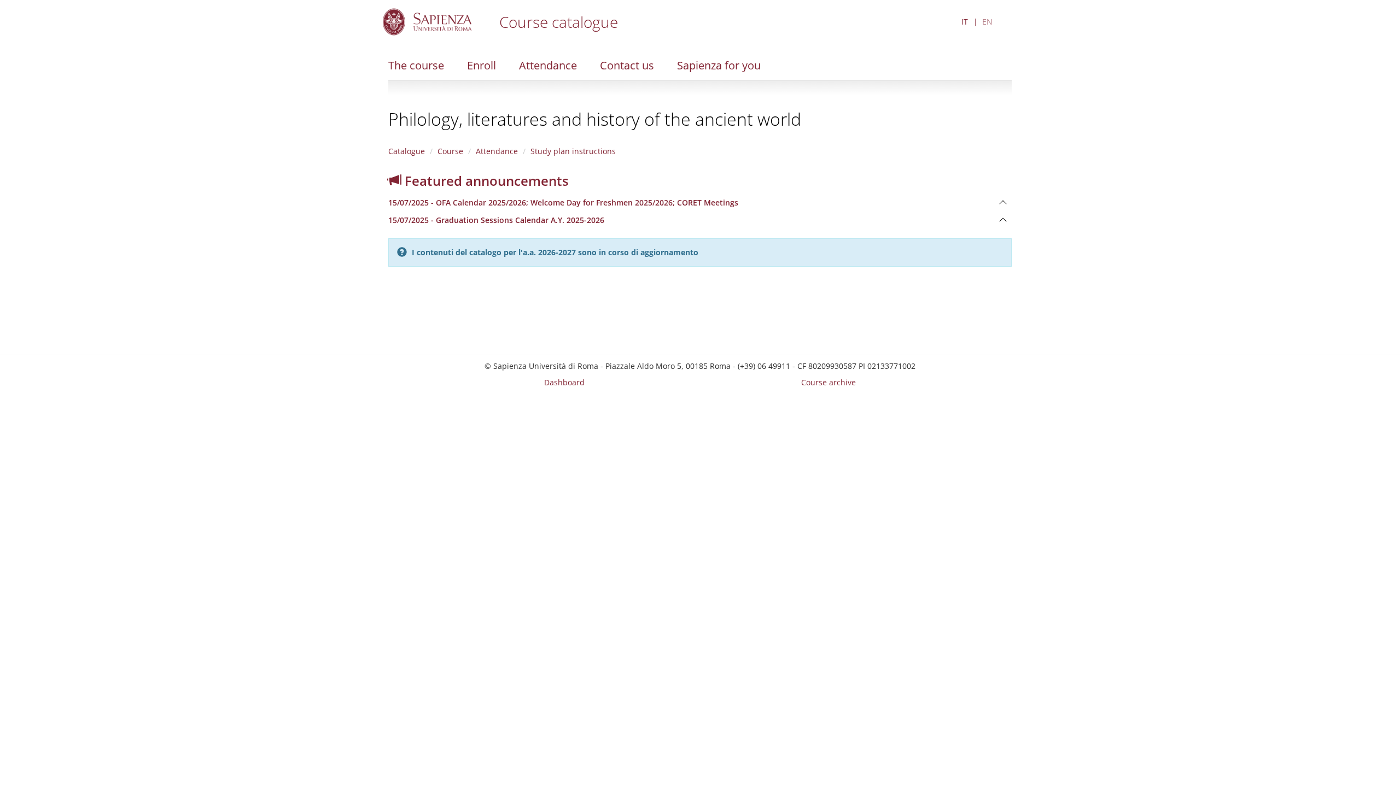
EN (987, 21)
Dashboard (564, 382)
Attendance (548, 65)
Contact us (627, 65)
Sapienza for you (719, 65)
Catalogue (406, 151)
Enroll (481, 65)
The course (416, 65)
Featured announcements (485, 181)
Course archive (828, 382)
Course (450, 151)
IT (964, 21)
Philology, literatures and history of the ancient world (594, 119)
